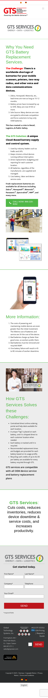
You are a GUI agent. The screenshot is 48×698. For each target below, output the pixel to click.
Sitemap (21, 673)
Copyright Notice (30, 673)
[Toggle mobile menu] (43, 8)
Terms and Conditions (27, 675)
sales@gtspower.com (10, 649)
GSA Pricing (40, 630)
